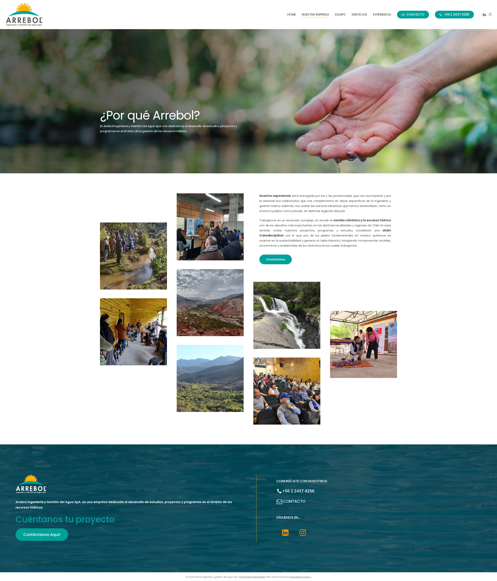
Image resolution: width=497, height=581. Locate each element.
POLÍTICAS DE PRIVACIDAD (252, 576)
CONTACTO (294, 501)
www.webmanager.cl (300, 576)
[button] (275, 259)
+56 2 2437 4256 (298, 491)
